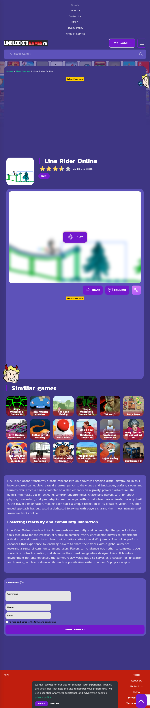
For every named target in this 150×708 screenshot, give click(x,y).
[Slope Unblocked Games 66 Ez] (86, 406)
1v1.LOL (136, 675)
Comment (120, 290)
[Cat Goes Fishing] (63, 406)
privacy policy (43, 697)
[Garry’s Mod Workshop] (40, 452)
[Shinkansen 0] (133, 452)
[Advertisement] (75, 117)
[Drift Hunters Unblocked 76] (16, 429)
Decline (54, 703)
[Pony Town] (133, 406)
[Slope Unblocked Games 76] (16, 406)
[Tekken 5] (110, 406)
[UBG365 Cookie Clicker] (63, 452)
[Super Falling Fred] (110, 452)
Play (79, 237)
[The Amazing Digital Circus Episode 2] (16, 452)
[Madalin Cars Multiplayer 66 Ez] (86, 452)
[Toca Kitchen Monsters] (40, 406)
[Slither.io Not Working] (40, 429)
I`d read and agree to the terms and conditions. (32, 622)
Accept (41, 703)
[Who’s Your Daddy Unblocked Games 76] (86, 429)
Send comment (75, 629)
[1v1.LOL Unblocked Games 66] (110, 429)
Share (96, 290)
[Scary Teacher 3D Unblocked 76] (133, 429)
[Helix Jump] (63, 429)
